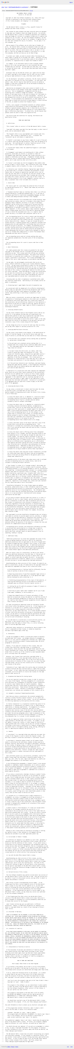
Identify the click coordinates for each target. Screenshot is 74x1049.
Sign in (71, 2)
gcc (6, 7)
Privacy (12, 1046)
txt (68, 1046)
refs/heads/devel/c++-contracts (18, 7)
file (31, 10)
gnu (3, 7)
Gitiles (8, 1046)
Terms (16, 1046)
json (71, 1046)
